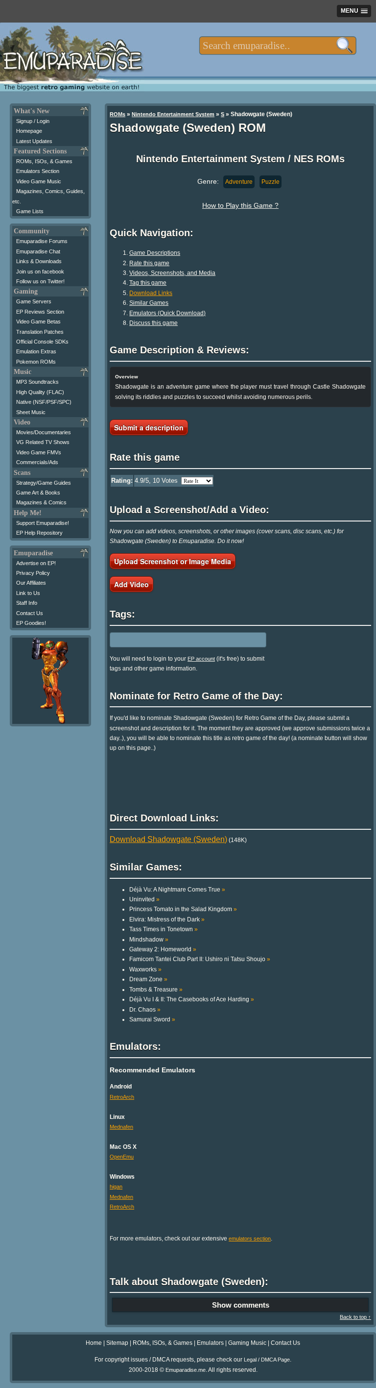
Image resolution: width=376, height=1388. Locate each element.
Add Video (131, 584)
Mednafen (121, 1127)
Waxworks (145, 969)
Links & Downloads (39, 261)
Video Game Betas (38, 321)
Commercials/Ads (37, 462)
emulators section (250, 1238)
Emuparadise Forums (42, 241)
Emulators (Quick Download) (167, 313)
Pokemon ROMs (36, 362)
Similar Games (148, 302)
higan (116, 1187)
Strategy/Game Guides (43, 483)
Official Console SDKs (42, 342)
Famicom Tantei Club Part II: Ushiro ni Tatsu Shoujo (199, 959)
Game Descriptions (154, 252)
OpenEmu (122, 1157)
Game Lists (30, 211)
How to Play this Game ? (240, 205)
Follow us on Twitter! (40, 281)
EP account (201, 659)
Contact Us (29, 613)
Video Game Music (38, 181)
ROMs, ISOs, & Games (44, 161)
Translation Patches (40, 332)
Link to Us (28, 593)
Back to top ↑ (355, 1317)
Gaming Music (247, 1342)
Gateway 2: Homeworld (162, 949)
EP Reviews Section (40, 312)
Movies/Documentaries (43, 432)
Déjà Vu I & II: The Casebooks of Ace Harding (191, 999)
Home (94, 1342)
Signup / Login (32, 121)
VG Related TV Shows (43, 442)
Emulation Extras (36, 351)
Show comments (240, 1305)
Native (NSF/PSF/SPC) (43, 402)
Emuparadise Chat (38, 251)
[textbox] (277, 45)
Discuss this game (153, 323)
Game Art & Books (38, 493)
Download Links (150, 293)
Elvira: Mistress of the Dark (167, 919)
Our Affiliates (31, 583)
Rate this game (149, 263)
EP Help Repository (39, 533)
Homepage (29, 131)
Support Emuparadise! (42, 523)
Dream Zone (148, 979)
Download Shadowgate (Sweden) (168, 839)
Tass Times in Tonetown (163, 929)
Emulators (210, 1342)
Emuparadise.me (185, 1370)
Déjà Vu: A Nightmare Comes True (177, 889)
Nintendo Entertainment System (173, 114)
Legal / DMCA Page (267, 1360)
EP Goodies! (31, 623)
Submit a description (149, 427)
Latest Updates (34, 141)
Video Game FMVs (38, 452)
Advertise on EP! (36, 563)
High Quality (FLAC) (40, 392)
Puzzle (270, 181)
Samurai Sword (152, 1019)
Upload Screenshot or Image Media (172, 561)
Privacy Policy (33, 573)
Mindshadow (148, 939)
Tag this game (147, 282)
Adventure (239, 181)
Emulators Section (37, 171)
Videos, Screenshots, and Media (172, 273)
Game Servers (33, 301)
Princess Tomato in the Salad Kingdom (183, 909)
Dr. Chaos (145, 1009)
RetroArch (122, 1097)
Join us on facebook (40, 271)
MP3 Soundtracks (37, 382)
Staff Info (26, 603)
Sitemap (117, 1342)
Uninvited (144, 899)
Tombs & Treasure (156, 989)
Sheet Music (31, 412)
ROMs (117, 114)
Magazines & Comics (41, 502)
